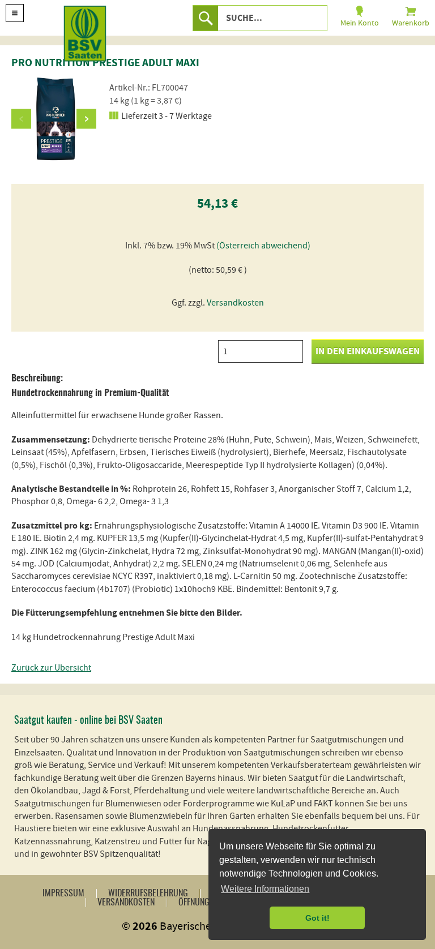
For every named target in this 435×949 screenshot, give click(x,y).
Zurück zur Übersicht (51, 667)
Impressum (63, 893)
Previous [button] (21, 118)
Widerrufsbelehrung (148, 893)
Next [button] (86, 118)
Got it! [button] (317, 917)
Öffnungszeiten (207, 902)
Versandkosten (235, 302)
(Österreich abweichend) (263, 245)
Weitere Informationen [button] (265, 889)
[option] (53, 118)
